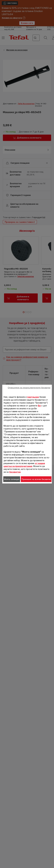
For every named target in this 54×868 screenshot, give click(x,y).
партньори (33, 397)
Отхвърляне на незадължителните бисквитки (29, 387)
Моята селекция (11, 479)
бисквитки (15, 472)
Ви (39, 405)
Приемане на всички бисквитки (36, 479)
